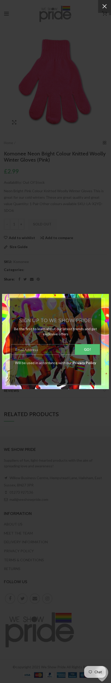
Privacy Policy (84, 363)
